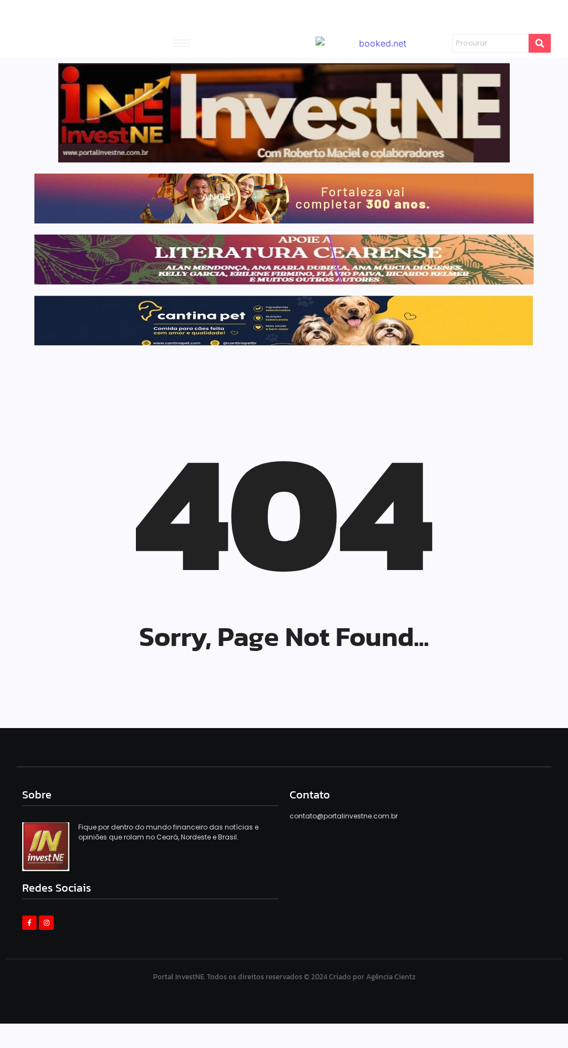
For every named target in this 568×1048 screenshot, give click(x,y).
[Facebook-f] (29, 922)
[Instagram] (46, 922)
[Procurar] (540, 43)
